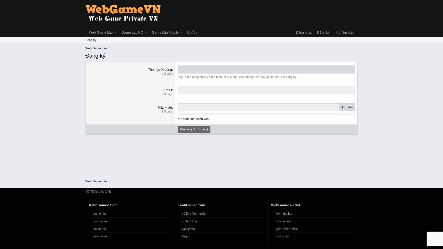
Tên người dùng (160, 69)
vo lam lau (100, 229)
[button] (116, 32)
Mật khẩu (165, 107)
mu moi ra (100, 221)
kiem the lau (284, 213)
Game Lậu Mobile (165, 32)
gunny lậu (282, 236)
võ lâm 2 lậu (190, 221)
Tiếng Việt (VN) (100, 191)
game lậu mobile (287, 229)
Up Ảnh (192, 32)
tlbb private (283, 221)
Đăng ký (90, 40)
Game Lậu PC (132, 32)
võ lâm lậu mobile (194, 213)
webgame (188, 229)
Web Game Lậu (101, 32)
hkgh (185, 236)
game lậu (99, 213)
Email (167, 90)
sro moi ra (100, 236)
